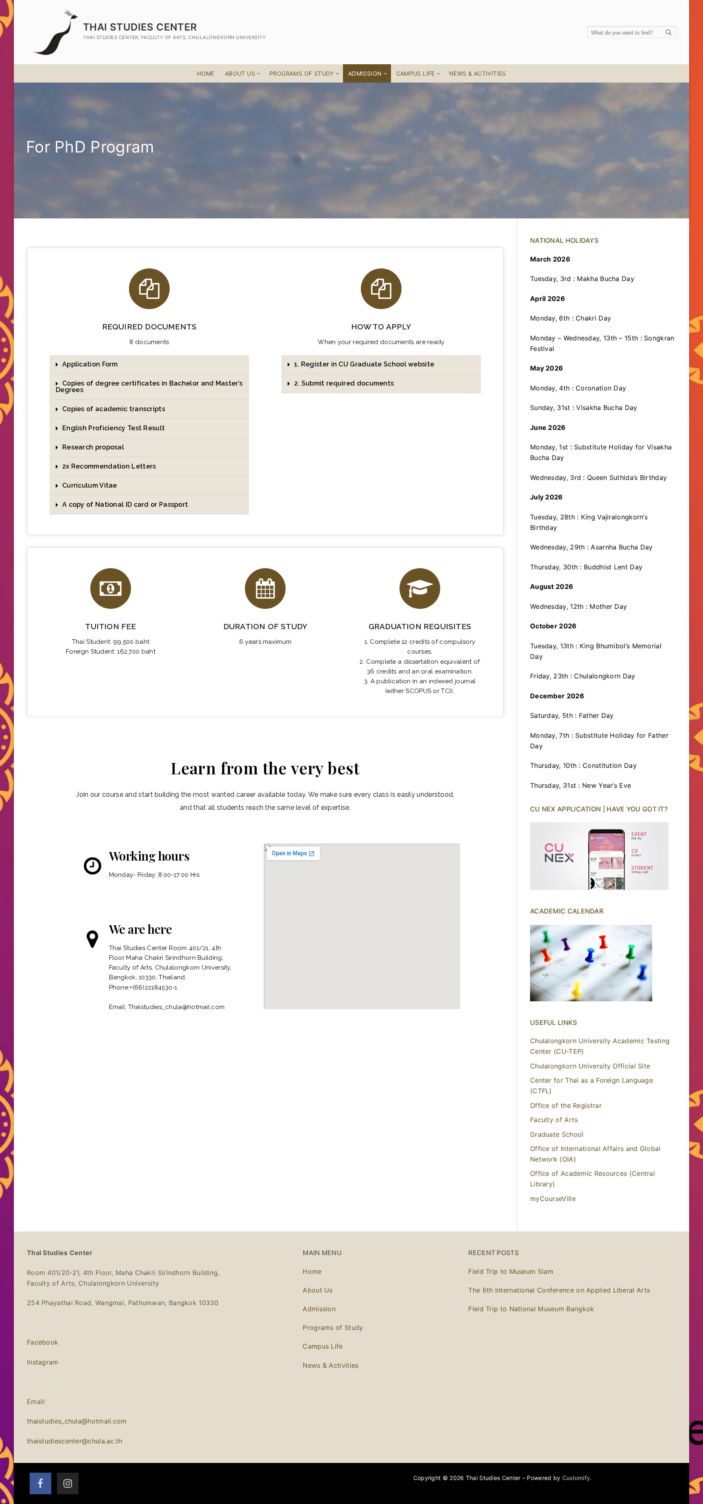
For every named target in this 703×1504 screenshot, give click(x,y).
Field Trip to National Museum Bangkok (531, 1309)
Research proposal (93, 447)
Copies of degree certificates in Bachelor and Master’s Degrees (149, 386)
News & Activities (330, 1365)
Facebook (42, 1342)
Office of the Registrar (566, 1105)
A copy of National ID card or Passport (125, 504)
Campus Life (323, 1346)
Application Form (90, 364)
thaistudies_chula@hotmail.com (77, 1421)
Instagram (43, 1362)
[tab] (149, 364)
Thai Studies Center (140, 27)
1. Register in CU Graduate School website (364, 364)
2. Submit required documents (344, 383)
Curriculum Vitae (89, 485)
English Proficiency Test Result (113, 428)
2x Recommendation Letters (109, 466)
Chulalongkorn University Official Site (590, 1066)
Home (312, 1271)
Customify (576, 1477)
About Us (317, 1290)
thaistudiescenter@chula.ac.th (74, 1441)
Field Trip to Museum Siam (510, 1271)
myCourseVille (553, 1198)
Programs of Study (333, 1327)
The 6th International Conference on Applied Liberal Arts (559, 1290)
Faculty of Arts (554, 1120)
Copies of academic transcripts (113, 409)
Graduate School (557, 1134)
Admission (319, 1309)
